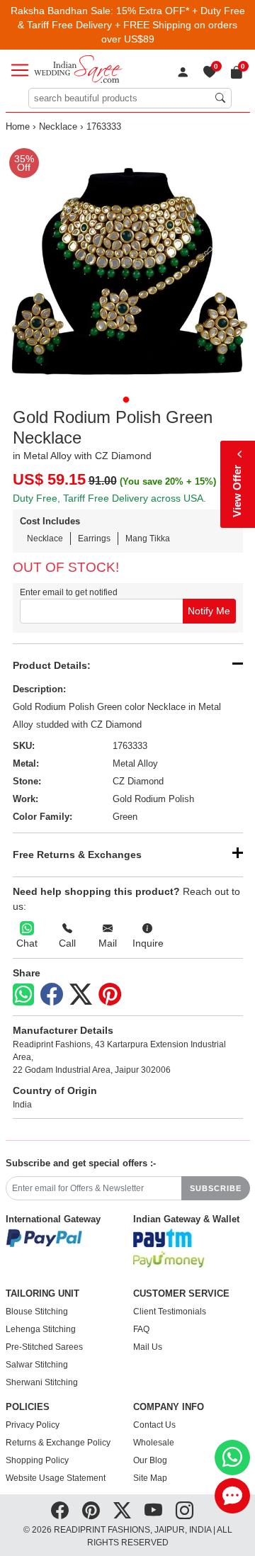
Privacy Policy (33, 1425)
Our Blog (150, 1460)
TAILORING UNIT (42, 1294)
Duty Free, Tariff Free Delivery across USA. (109, 498)
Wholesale (153, 1443)
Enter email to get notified (69, 592)
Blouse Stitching (37, 1312)
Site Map (150, 1478)
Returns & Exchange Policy (58, 1443)
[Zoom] (128, 263)
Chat (27, 943)
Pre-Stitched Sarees (44, 1347)
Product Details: (52, 665)
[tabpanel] (128, 263)
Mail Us (147, 1347)
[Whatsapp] (23, 994)
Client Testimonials (169, 1312)
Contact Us (154, 1425)
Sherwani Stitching (42, 1382)
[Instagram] (184, 1511)
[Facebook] (51, 995)
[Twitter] (80, 995)
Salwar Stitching (37, 1365)
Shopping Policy (37, 1460)
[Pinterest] (109, 995)
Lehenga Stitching (41, 1329)
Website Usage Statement (56, 1478)
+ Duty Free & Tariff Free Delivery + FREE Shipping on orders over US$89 (131, 25)
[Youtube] (153, 1511)
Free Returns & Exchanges (77, 854)
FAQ (141, 1329)
